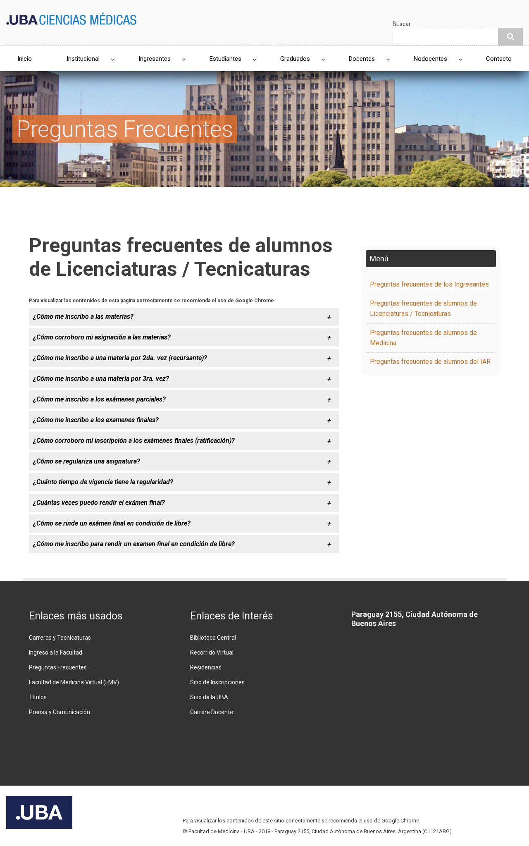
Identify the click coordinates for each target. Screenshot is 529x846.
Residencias (206, 667)
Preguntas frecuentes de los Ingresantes (429, 284)
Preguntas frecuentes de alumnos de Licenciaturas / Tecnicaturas (423, 308)
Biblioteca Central (213, 637)
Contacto (499, 58)
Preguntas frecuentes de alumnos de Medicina (423, 338)
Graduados (295, 58)
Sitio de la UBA (209, 697)
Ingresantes (154, 58)
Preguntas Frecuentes (58, 667)
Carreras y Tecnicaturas (60, 637)
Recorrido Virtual (212, 652)
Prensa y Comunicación (59, 712)
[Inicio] (71, 18)
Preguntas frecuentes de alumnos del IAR (430, 362)
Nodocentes (430, 58)
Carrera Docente (211, 712)
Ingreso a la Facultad (55, 652)
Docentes (362, 58)
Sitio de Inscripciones (217, 682)
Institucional (83, 58)
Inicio (24, 58)
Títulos (38, 697)
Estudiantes (225, 58)
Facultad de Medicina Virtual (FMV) (74, 682)
